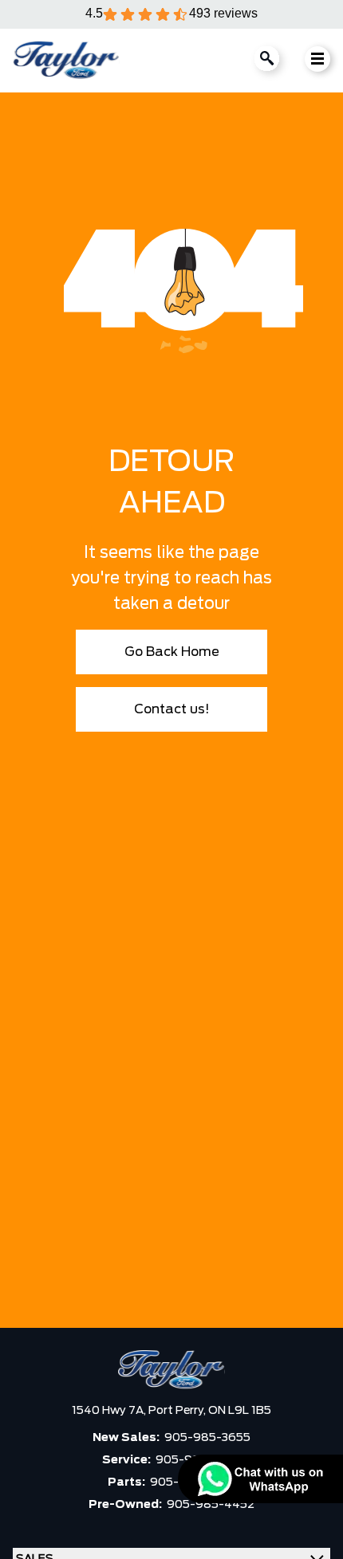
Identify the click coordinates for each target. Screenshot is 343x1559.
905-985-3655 (207, 1437)
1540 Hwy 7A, (110, 1410)
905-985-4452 (210, 1504)
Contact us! (172, 709)
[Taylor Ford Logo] (66, 61)
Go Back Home (171, 652)
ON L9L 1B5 (239, 1410)
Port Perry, (178, 1410)
